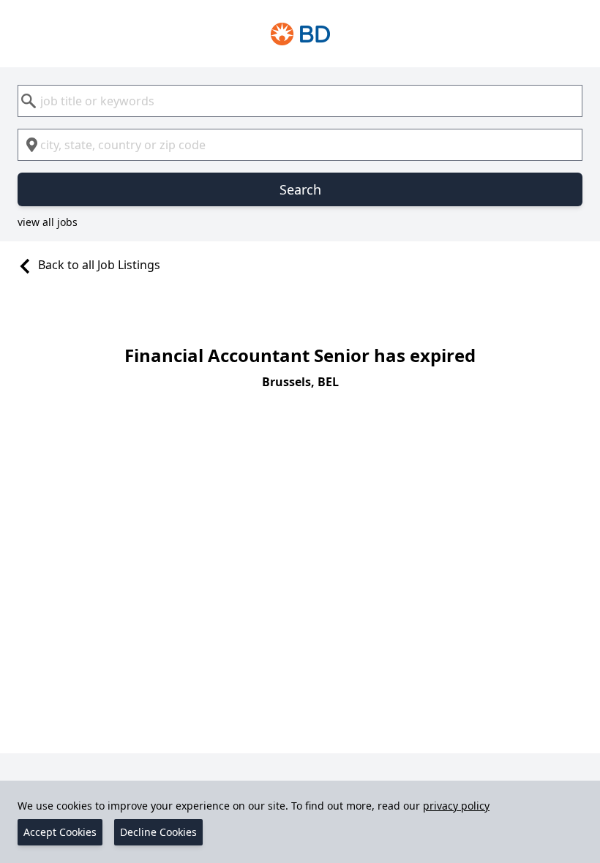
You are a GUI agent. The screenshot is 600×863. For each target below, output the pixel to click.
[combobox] (300, 101)
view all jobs (48, 222)
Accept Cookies (60, 832)
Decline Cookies (158, 832)
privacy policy (456, 806)
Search (300, 189)
